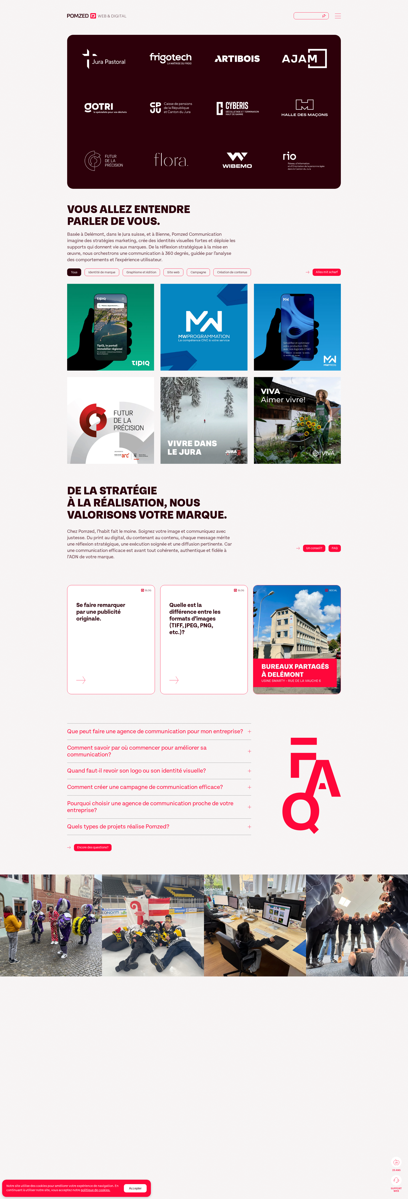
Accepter (135, 1188)
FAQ (335, 548)
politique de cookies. (95, 1190)
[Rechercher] (324, 15)
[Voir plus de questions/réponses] (311, 787)
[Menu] (338, 16)
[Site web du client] (149, 365)
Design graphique (117, 16)
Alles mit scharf (327, 272)
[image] (52, 925)
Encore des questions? (92, 847)
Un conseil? (314, 548)
